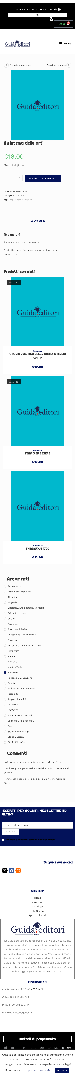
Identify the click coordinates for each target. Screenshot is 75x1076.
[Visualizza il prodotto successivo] (68, 65)
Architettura (14, 586)
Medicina (12, 661)
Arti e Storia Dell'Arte (19, 591)
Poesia (11, 683)
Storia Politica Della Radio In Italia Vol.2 (37, 356)
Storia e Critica (16, 736)
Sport (11, 726)
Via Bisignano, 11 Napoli (29, 988)
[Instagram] (18, 870)
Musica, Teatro (15, 667)
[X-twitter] (5, 870)
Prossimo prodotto (56, 65)
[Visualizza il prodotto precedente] (6, 65)
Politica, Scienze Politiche (21, 688)
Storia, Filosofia (16, 742)
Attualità (12, 597)
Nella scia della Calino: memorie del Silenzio (40, 762)
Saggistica (13, 710)
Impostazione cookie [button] (37, 1070)
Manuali (12, 656)
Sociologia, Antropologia (21, 720)
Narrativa (21, 195)
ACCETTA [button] (62, 1070)
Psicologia (13, 694)
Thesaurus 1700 (37, 549)
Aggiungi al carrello (43, 178)
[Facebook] (11, 870)
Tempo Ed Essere (37, 453)
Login (37, 14)
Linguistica (13, 651)
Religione (13, 704)
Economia (13, 624)
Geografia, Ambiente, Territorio (24, 645)
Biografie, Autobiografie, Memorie (26, 607)
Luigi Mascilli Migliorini (21, 199)
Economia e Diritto (18, 629)
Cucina (11, 618)
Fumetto (12, 640)
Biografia (12, 602)
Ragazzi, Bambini (17, 699)
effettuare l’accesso (21, 250)
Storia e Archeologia (18, 731)
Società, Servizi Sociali (20, 715)
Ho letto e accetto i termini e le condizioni (30, 839)
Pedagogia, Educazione (20, 677)
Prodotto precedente (20, 65)
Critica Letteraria (17, 613)
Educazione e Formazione (22, 634)
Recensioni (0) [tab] (37, 220)
